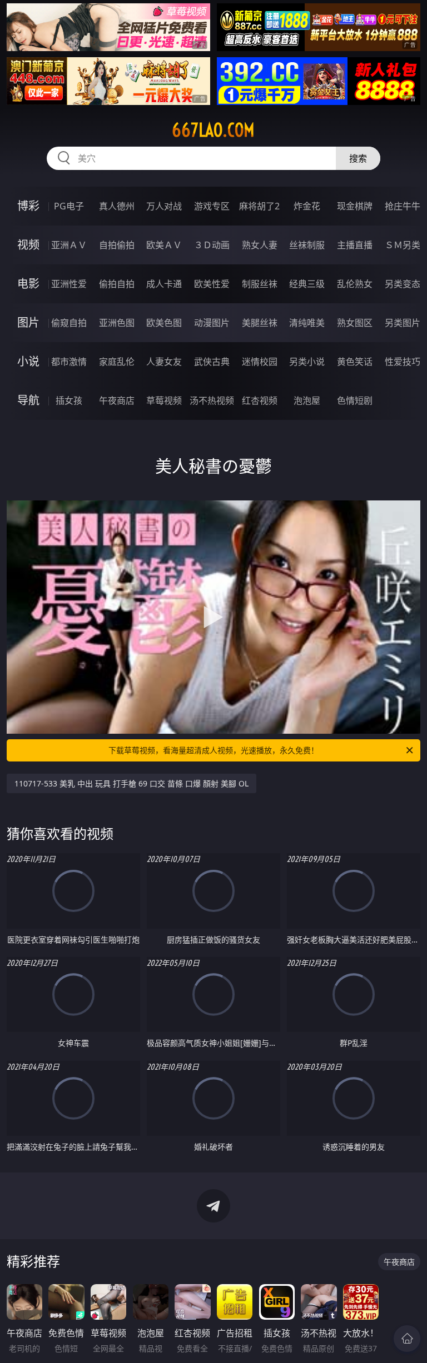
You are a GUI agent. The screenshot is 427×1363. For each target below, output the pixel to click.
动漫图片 (212, 323)
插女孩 (69, 400)
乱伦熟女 (355, 284)
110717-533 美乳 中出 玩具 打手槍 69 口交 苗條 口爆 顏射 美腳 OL (131, 783)
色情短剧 (355, 400)
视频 (28, 244)
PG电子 (69, 206)
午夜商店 (117, 400)
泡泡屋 (307, 400)
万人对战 (164, 206)
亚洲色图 (117, 323)
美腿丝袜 (259, 323)
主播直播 (355, 245)
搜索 (358, 158)
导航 (28, 400)
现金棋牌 (355, 206)
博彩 (28, 205)
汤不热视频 (212, 400)
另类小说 (307, 361)
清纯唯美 (307, 323)
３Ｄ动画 (212, 245)
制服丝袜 (259, 284)
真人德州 (117, 206)
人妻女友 (164, 361)
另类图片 (402, 323)
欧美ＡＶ (164, 245)
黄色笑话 (355, 361)
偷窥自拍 (69, 323)
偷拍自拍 (117, 284)
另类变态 (402, 284)
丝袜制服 (307, 245)
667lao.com (213, 130)
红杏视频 (259, 400)
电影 (28, 283)
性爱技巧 (402, 361)
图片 (28, 322)
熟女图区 (355, 323)
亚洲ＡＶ (69, 245)
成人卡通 (164, 284)
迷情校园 (259, 361)
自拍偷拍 (117, 245)
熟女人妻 (259, 245)
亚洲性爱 (69, 284)
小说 (28, 361)
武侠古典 (212, 361)
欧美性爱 (212, 284)
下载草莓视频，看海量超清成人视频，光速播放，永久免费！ (213, 750)
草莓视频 (164, 400)
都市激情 (69, 361)
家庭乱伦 (117, 361)
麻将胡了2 (259, 206)
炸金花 (307, 206)
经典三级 (307, 284)
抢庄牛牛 (402, 206)
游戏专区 (212, 206)
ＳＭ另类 (402, 245)
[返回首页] (407, 1338)
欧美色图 (164, 323)
